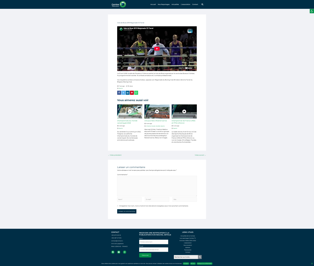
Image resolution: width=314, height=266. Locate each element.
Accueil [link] (153, 4)
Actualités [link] (175, 4)
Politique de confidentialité (204, 263)
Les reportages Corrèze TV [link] (188, 238)
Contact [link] (195, 4)
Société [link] (158, 126)
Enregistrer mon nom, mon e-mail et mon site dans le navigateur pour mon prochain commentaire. (153, 206)
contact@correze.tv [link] (117, 241)
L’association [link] (185, 4)
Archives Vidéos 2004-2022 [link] (187, 240)
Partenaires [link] (187, 250)
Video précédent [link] (115, 155)
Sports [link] (121, 88)
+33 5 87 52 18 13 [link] (116, 235)
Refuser (193, 263)
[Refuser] (312, 263)
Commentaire (122, 174)
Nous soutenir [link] (188, 245)
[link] (312, 11)
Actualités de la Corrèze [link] (188, 236)
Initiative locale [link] (150, 126)
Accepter (186, 263)
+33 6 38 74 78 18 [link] (116, 238)
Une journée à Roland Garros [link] (155, 121)
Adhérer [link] (187, 247)
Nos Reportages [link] (164, 4)
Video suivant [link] (200, 155)
